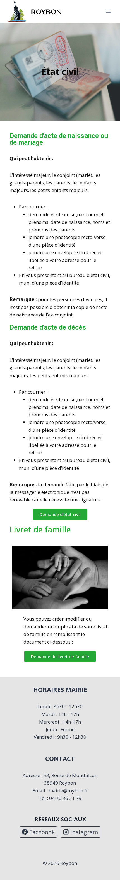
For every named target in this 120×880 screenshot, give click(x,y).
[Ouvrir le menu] (108, 11)
